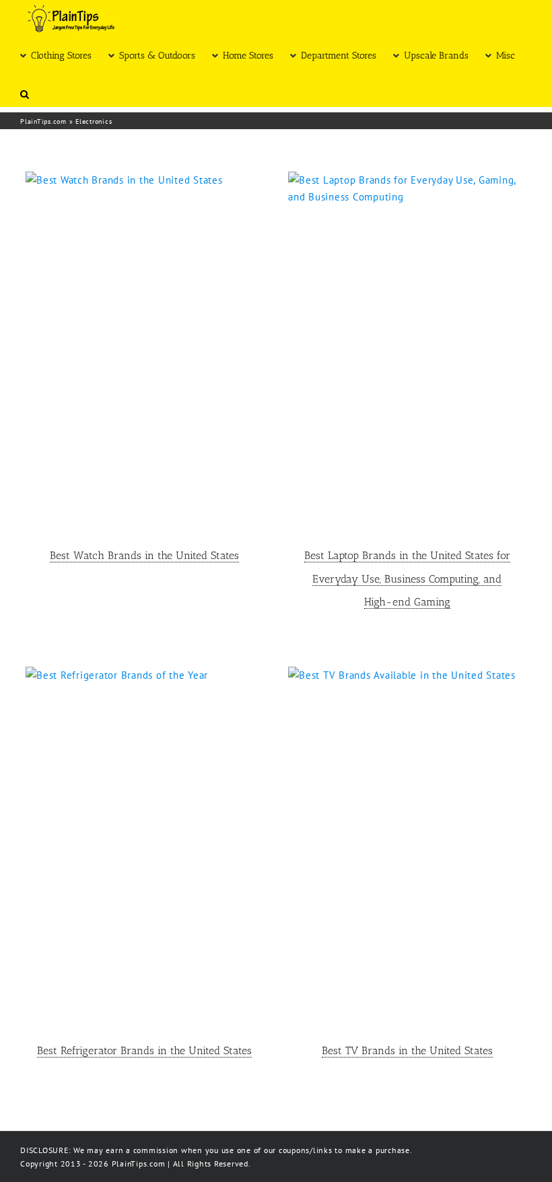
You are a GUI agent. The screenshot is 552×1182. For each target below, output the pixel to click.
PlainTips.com (43, 121)
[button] (24, 93)
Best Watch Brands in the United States (144, 555)
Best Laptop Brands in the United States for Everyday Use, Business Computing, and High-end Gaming (407, 578)
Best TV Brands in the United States (407, 1050)
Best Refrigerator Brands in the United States (144, 1050)
